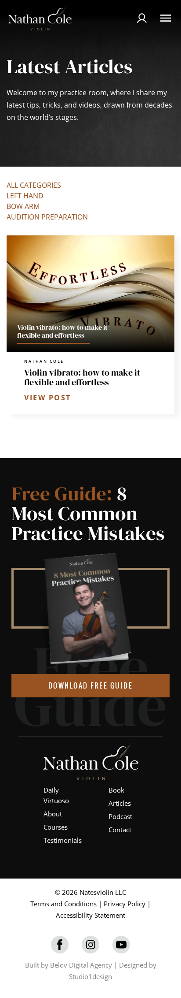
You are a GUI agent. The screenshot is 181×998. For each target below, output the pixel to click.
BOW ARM (23, 206)
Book (116, 790)
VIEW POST (47, 397)
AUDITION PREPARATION (47, 217)
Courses (55, 827)
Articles (120, 803)
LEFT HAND (25, 196)
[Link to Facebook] (59, 944)
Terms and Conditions (63, 903)
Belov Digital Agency (81, 965)
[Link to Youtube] (121, 944)
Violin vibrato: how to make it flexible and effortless (82, 377)
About (52, 813)
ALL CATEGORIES (34, 185)
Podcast (120, 816)
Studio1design (90, 976)
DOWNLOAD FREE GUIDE (90, 685)
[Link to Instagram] (90, 944)
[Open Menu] (165, 18)
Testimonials (62, 840)
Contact (120, 829)
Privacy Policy (124, 903)
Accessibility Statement (90, 915)
